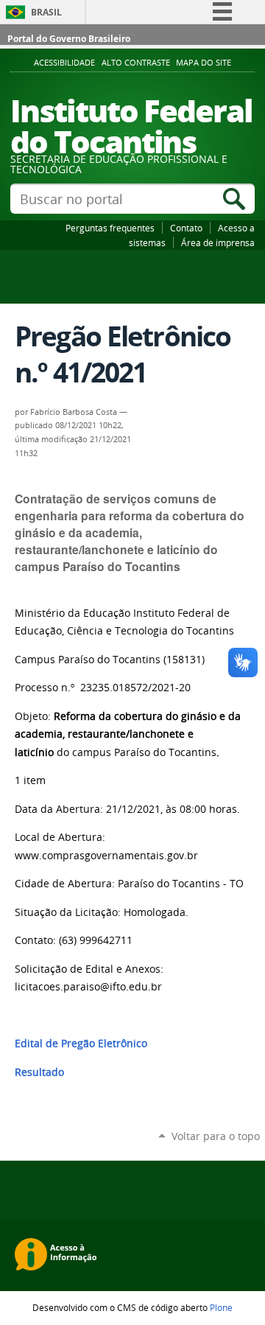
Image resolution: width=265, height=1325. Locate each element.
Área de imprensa (218, 242)
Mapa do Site (203, 62)
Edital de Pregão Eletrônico (81, 1043)
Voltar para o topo (216, 1136)
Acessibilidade (64, 62)
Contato (186, 228)
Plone (221, 1307)
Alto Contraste (136, 62)
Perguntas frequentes (110, 228)
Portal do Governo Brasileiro (68, 38)
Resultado (39, 1072)
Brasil (46, 12)
